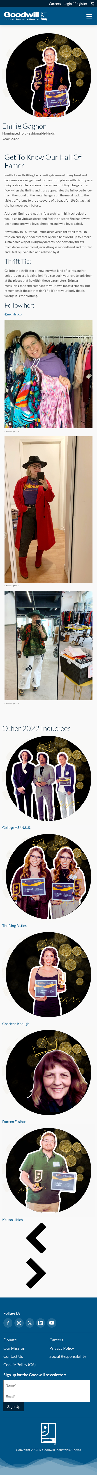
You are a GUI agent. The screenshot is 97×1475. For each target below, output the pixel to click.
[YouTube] (51, 1323)
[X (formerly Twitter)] (29, 1323)
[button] (48, 1240)
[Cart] (92, 4)
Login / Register (75, 4)
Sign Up (13, 1407)
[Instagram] (19, 1323)
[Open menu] (89, 16)
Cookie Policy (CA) (19, 1364)
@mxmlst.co (13, 314)
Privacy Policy (61, 1348)
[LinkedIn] (40, 1323)
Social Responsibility (67, 1356)
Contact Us (13, 1356)
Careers (55, 4)
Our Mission (14, 1348)
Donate (10, 1340)
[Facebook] (7, 1323)
